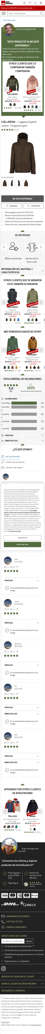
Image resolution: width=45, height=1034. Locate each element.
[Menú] (3, 13)
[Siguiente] (38, 89)
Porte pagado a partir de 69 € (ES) (19, 212)
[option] (22, 153)
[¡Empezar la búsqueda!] (41, 13)
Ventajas (8, 580)
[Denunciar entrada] (17, 567)
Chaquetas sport (9, 20)
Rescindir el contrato (13, 990)
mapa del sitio (36, 1025)
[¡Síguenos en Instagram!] (5, 969)
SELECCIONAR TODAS (22, 544)
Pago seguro (13, 883)
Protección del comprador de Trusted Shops (23, 224)
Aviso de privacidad (15, 531)
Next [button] (41, 247)
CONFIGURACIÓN (22, 538)
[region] (22, 517)
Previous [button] (4, 247)
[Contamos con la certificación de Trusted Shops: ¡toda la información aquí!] (26, 884)
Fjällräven (8, 122)
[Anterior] (6, 89)
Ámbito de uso (10, 713)
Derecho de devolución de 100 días (19, 215)
